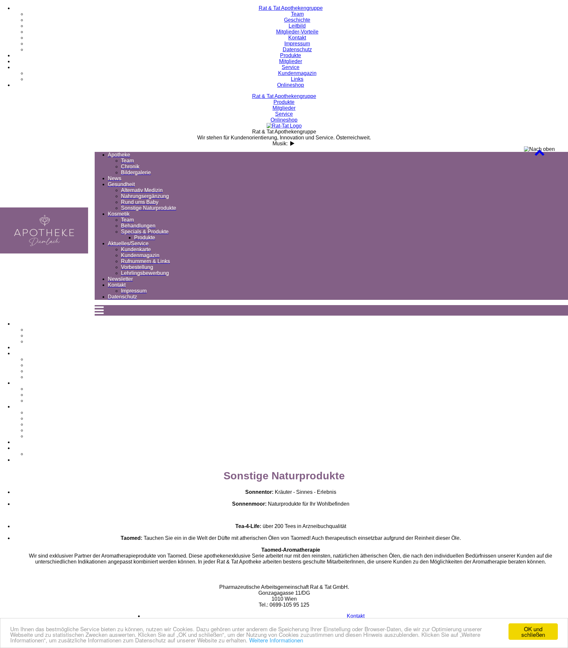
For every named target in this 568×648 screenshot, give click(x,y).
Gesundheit (290, 353)
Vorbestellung (297, 430)
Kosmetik (290, 383)
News (290, 347)
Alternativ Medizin (297, 359)
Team (297, 329)
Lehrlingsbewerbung (297, 436)
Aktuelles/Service (290, 406)
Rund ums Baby (297, 371)
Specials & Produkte (297, 400)
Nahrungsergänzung (297, 365)
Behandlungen (297, 394)
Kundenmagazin (297, 418)
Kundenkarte (297, 412)
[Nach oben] (539, 154)
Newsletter (290, 442)
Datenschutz (290, 460)
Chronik (297, 335)
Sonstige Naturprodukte (297, 377)
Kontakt (290, 448)
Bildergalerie (297, 341)
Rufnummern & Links (297, 424)
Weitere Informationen (276, 640)
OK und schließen (533, 631)
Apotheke (290, 323)
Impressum (297, 454)
